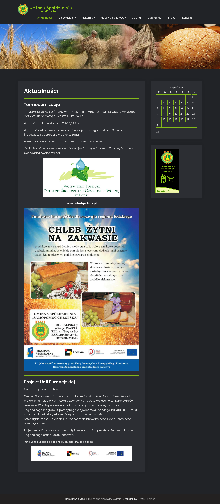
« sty (158, 132)
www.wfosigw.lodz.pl (81, 203)
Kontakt (187, 17)
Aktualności (44, 17)
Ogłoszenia (154, 17)
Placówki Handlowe (112, 17)
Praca (172, 17)
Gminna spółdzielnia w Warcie (103, 499)
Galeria (136, 17)
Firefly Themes (146, 499)
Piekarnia (87, 17)
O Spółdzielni (66, 17)
